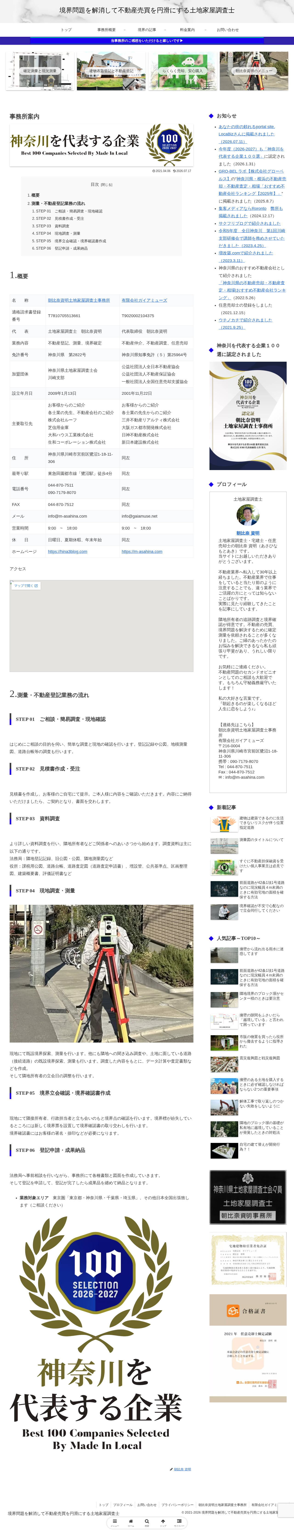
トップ (103, 1505)
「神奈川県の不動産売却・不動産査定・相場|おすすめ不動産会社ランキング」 (252, 290)
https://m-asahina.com (142, 551)
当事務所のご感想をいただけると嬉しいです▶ (147, 40)
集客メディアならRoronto (242, 208)
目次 (95, 184)
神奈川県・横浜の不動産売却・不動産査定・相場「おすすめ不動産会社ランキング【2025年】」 (252, 186)
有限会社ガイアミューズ (144, 300)
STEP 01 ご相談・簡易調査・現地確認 (71, 211)
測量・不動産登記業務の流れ (58, 203)
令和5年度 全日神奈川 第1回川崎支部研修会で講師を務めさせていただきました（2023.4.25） (252, 238)
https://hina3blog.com (67, 551)
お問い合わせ (147, 1505)
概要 (35, 195)
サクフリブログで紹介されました (250, 223)
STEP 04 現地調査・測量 (58, 233)
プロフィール (123, 1505)
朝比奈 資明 (248, 533)
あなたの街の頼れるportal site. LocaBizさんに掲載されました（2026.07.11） (247, 134)
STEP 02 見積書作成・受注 (60, 218)
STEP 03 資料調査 (52, 226)
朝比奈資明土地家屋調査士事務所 (79, 300)
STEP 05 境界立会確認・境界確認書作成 (71, 241)
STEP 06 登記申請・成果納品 (62, 248)
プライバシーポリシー (177, 1505)
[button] (275, 952)
